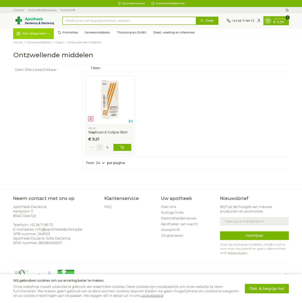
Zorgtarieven (172, 236)
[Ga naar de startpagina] (33, 20)
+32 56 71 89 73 (41, 225)
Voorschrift (67, 10)
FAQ (107, 207)
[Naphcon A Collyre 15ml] (110, 100)
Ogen (59, 42)
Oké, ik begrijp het (267, 288)
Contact (18, 10)
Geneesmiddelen (97, 32)
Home (18, 42)
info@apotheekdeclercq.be (58, 229)
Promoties (70, 32)
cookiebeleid (152, 296)
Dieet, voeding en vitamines (174, 32)
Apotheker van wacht (179, 224)
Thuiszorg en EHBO (131, 32)
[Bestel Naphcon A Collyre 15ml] (122, 147)
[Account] (259, 20)
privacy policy (237, 253)
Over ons (168, 207)
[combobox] (129, 20)
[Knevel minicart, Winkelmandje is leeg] (268, 20)
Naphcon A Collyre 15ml (107, 132)
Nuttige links (172, 213)
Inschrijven (254, 236)
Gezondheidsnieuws (42, 10)
